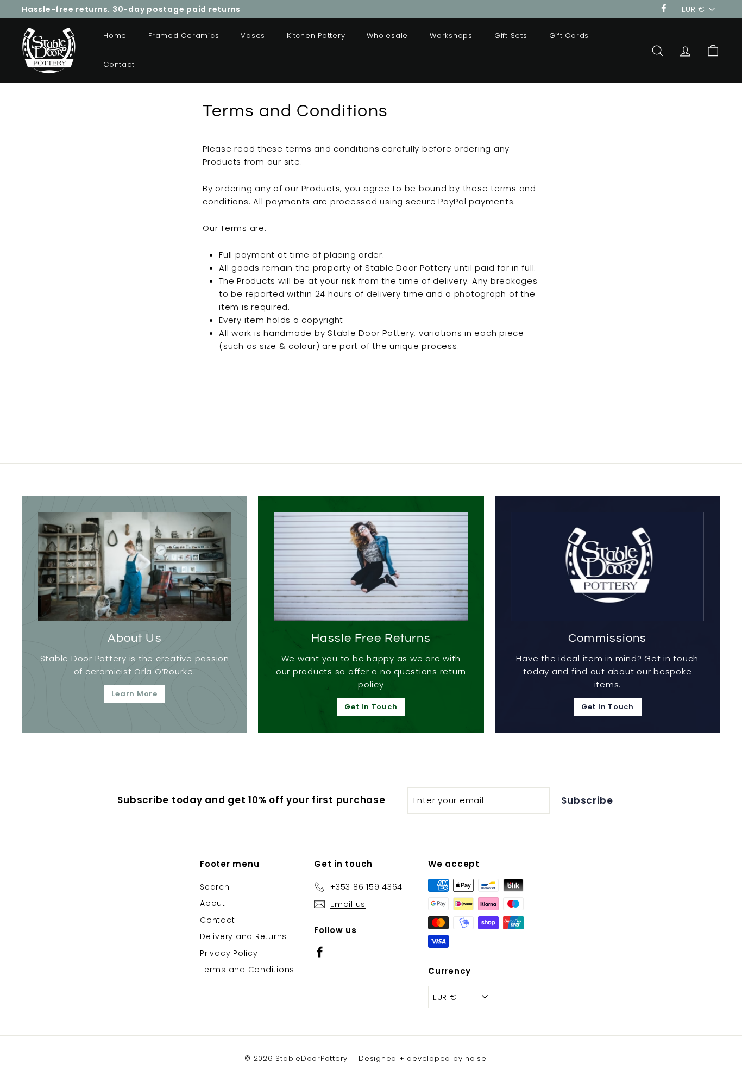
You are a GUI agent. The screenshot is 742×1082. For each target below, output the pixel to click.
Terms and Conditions (247, 969)
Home (115, 35)
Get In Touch (370, 707)
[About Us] (134, 566)
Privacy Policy (229, 953)
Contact (118, 64)
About (212, 903)
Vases (253, 35)
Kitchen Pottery (316, 35)
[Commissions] (607, 566)
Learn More (134, 694)
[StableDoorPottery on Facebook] (319, 951)
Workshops (451, 35)
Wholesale (387, 35)
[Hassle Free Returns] (370, 566)
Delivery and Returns (243, 936)
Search (215, 886)
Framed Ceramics (183, 35)
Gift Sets (510, 35)
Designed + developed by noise (423, 1058)
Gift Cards (569, 35)
